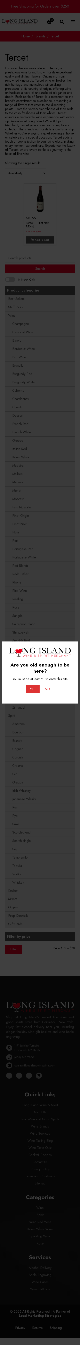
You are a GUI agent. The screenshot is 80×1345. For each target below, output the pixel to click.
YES (32, 689)
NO (47, 689)
